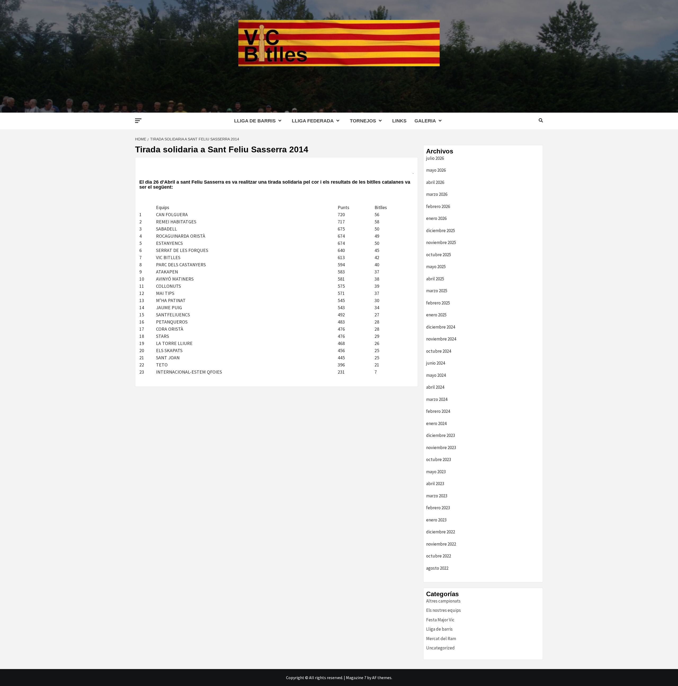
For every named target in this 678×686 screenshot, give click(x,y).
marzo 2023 (436, 496)
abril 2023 (435, 483)
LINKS (399, 120)
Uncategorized (440, 648)
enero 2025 (436, 315)
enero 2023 (436, 520)
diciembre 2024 (440, 327)
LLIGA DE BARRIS (255, 120)
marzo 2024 (436, 399)
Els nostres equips (443, 610)
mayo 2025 (436, 266)
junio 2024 (435, 363)
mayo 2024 (436, 375)
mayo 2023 (436, 472)
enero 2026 (436, 218)
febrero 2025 (438, 303)
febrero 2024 (438, 411)
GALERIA (425, 120)
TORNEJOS (363, 120)
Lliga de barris (439, 629)
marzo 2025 (436, 291)
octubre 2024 (438, 351)
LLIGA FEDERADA (313, 120)
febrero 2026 (438, 206)
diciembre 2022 (440, 532)
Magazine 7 (356, 677)
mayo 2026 (436, 170)
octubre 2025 (438, 255)
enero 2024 (436, 423)
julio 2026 (435, 158)
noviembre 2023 (441, 447)
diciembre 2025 (440, 230)
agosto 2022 (437, 568)
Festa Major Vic (440, 620)
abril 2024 (435, 387)
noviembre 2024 (441, 339)
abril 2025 (435, 279)
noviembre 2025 (441, 242)
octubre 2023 (438, 459)
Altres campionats (443, 601)
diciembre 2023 (440, 435)
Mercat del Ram (441, 638)
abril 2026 (435, 182)
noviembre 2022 (441, 544)
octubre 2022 (438, 556)
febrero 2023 (438, 508)
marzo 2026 (436, 194)
